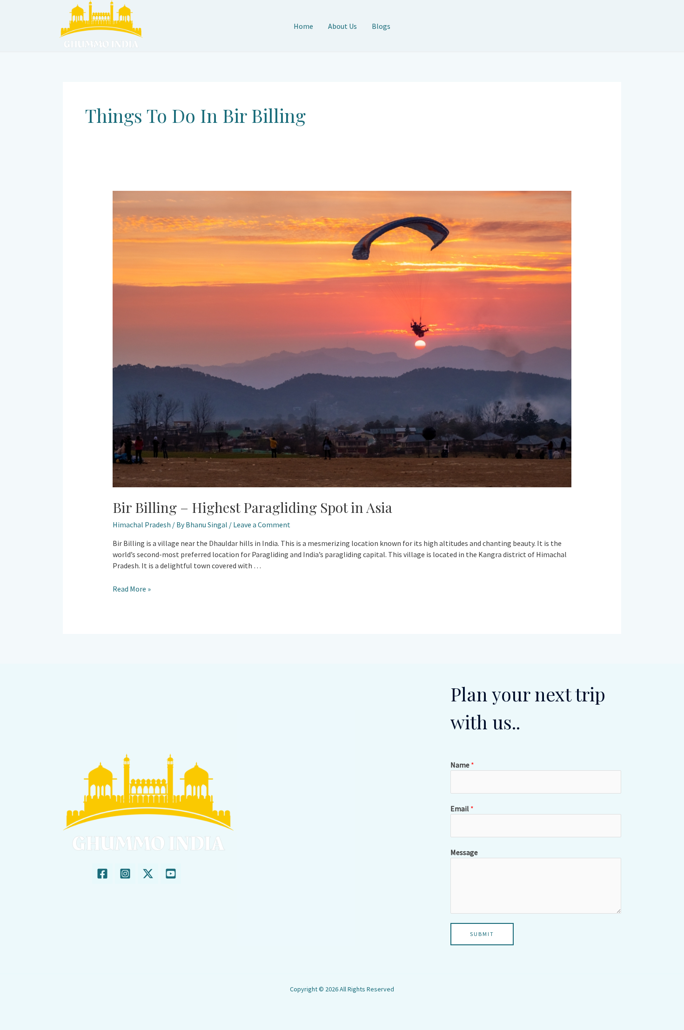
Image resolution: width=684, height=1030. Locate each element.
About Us (342, 26)
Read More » (132, 588)
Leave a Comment (261, 524)
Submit (482, 933)
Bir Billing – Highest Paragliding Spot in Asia (252, 507)
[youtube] (171, 873)
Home (303, 26)
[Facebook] (102, 873)
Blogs (381, 26)
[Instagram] (125, 873)
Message (464, 852)
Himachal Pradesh (142, 524)
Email (462, 808)
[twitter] (148, 873)
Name (462, 764)
